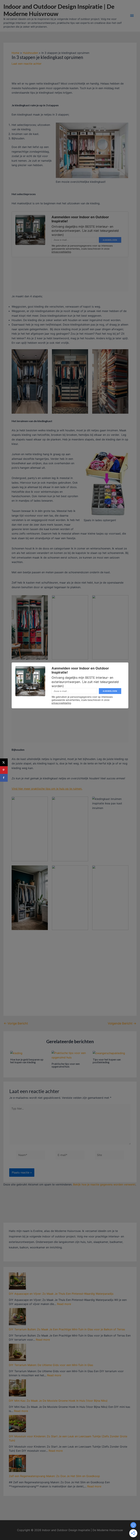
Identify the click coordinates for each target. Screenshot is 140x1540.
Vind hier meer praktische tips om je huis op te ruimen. (47, 788)
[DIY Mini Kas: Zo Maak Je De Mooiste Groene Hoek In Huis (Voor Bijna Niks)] (17, 1388)
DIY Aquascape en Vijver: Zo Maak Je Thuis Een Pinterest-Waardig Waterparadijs (61, 1293)
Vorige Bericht (16, 1023)
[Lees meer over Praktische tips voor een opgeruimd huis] (70, 1055)
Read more (64, 1304)
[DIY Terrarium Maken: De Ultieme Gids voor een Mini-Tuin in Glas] (17, 1352)
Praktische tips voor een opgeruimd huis (66, 1065)
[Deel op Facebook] (4, 778)
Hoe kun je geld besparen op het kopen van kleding (26, 1061)
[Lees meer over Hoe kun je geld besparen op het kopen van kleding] (16, 1053)
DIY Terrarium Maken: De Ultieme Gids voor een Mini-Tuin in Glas (51, 1365)
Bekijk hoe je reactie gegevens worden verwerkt (104, 1184)
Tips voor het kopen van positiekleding (107, 1061)
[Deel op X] (4, 762)
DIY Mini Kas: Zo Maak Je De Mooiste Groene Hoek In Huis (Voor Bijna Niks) (58, 1400)
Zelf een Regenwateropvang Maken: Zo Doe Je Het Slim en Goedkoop (54, 1476)
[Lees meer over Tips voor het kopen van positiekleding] (109, 1053)
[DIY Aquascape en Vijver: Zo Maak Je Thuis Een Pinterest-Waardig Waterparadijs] (17, 1281)
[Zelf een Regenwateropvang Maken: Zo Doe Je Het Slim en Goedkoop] (17, 1463)
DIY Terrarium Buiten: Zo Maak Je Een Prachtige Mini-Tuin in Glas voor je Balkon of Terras (67, 1329)
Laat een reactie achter (26, 63)
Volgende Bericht (122, 1023)
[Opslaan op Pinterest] (4, 770)
